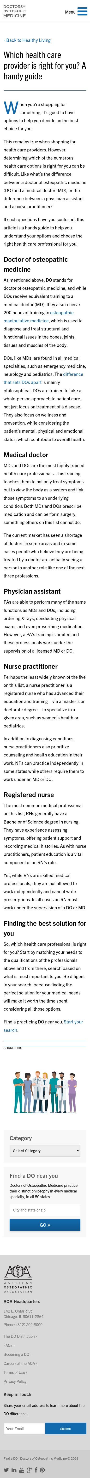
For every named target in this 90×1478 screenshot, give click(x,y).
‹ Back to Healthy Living (27, 40)
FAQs (8, 1345)
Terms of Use (14, 1372)
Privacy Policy (15, 1381)
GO (44, 1225)
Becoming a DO (16, 1354)
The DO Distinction (19, 1336)
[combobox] (45, 1210)
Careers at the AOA (19, 1363)
